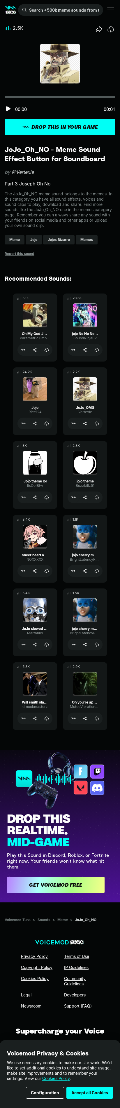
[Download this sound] (110, 29)
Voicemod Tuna (18, 920)
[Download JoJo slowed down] (46, 644)
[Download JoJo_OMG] (97, 423)
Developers (75, 994)
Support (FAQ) (78, 1005)
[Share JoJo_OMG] (85, 423)
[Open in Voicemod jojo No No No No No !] (73, 350)
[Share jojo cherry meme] (85, 571)
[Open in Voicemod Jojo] (23, 423)
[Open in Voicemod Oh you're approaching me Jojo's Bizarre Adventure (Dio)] (73, 718)
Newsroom (31, 1005)
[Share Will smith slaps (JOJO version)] (35, 718)
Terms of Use (76, 956)
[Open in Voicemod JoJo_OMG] (73, 423)
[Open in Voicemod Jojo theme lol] (23, 497)
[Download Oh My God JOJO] (46, 350)
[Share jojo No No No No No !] (85, 350)
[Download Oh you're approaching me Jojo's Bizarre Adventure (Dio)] (97, 718)
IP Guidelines (76, 967)
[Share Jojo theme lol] (35, 497)
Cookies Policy (56, 1078)
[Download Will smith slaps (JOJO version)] (46, 718)
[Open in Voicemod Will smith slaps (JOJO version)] (23, 718)
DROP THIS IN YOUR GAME (64, 127)
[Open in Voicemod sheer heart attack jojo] (23, 571)
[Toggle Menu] (110, 10)
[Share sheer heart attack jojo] (35, 571)
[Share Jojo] (35, 423)
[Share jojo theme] (85, 497)
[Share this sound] (99, 29)
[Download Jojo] (46, 423)
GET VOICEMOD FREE (55, 885)
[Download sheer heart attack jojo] (46, 571)
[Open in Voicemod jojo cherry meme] (73, 571)
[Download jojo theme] (97, 497)
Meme (62, 920)
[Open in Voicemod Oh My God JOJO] (23, 350)
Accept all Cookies (89, 1092)
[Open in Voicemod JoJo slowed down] (23, 644)
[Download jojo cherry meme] (97, 571)
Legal (26, 994)
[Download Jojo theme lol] (46, 497)
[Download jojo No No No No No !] (97, 350)
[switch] (8, 109)
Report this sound (19, 253)
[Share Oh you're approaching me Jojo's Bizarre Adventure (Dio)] (85, 718)
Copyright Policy (36, 967)
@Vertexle (23, 172)
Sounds (44, 920)
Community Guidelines (75, 981)
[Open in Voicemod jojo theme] (73, 497)
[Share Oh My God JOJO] (35, 350)
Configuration (45, 1092)
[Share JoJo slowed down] (35, 644)
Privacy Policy (34, 956)
